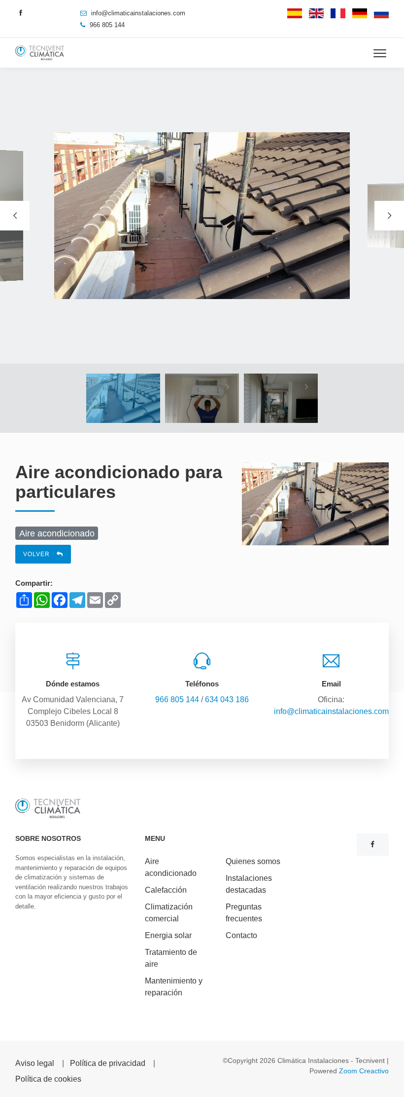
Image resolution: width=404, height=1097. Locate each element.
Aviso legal (34, 1063)
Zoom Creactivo (364, 1071)
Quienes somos (253, 861)
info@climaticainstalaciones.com (138, 13)
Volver (37, 554)
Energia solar (168, 935)
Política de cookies (48, 1079)
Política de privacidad (107, 1063)
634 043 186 (227, 699)
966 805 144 (177, 699)
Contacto (241, 935)
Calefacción (166, 890)
